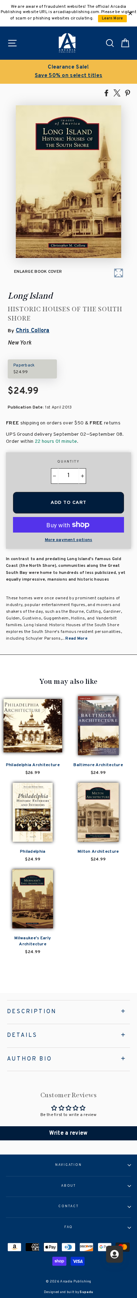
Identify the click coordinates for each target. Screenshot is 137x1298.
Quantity (68, 462)
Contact (68, 1206)
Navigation (68, 1165)
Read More (76, 638)
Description (32, 1011)
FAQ (68, 1227)
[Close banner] (130, 13)
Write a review (68, 1133)
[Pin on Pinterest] (127, 92)
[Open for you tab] (114, 1254)
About (68, 1186)
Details (22, 1035)
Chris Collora (33, 330)
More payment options (68, 540)
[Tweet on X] (116, 92)
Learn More (112, 18)
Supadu (86, 1292)
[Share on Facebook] (106, 92)
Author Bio (29, 1059)
